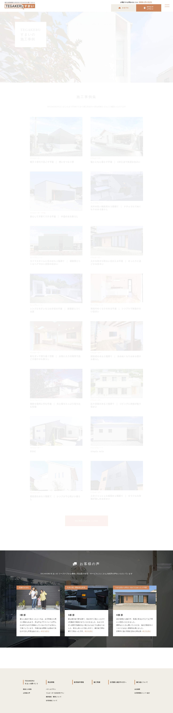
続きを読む (45, 631)
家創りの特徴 (27, 689)
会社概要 (137, 689)
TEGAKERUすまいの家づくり (31, 682)
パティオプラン (51, 689)
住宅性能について (51, 700)
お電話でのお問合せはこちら (136, 2)
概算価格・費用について (53, 696)
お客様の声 (26, 693)
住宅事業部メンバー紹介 (142, 693)
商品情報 (51, 682)
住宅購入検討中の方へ (118, 682)
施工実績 (97, 682)
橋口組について (142, 682)
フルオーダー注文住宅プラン (55, 693)
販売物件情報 (79, 682)
